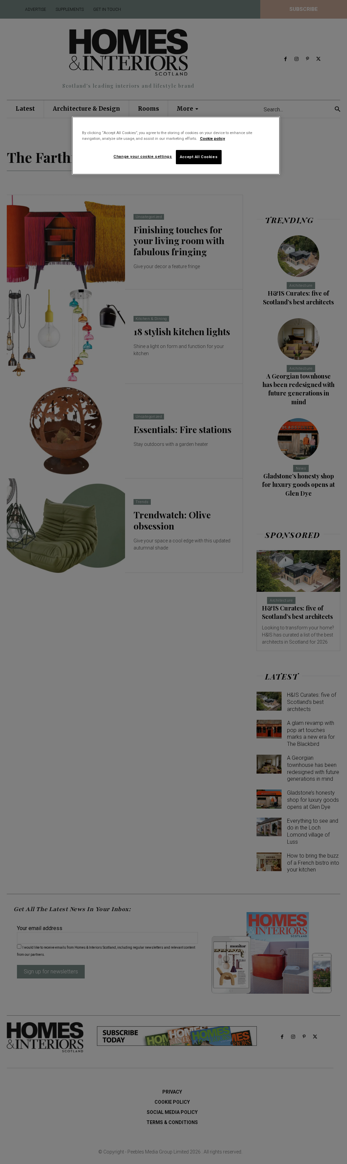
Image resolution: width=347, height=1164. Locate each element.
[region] (176, 145)
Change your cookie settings (143, 156)
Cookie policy (212, 138)
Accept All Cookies (199, 156)
